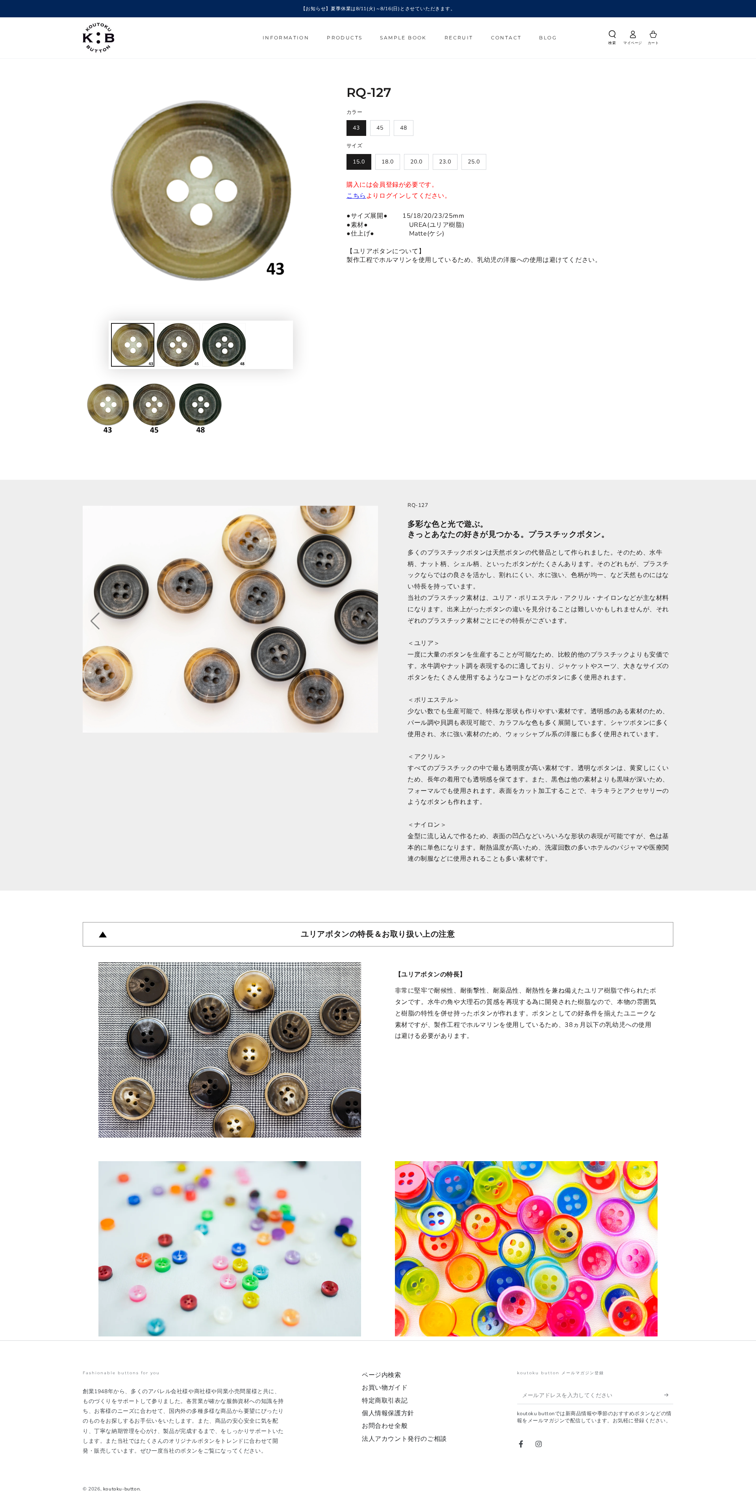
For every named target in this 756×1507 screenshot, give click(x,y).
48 (403, 128)
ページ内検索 (381, 1375)
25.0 (474, 161)
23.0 (445, 161)
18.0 (388, 161)
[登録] (668, 1395)
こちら (356, 195)
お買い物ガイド (385, 1387)
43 (356, 128)
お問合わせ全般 (385, 1426)
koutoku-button (121, 1489)
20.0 (416, 161)
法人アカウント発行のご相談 (404, 1439)
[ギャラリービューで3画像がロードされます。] (224, 345)
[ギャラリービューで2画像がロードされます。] (178, 345)
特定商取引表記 (385, 1400)
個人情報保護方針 (388, 1413)
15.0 (359, 161)
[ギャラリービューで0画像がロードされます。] (132, 345)
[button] (612, 39)
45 (380, 128)
